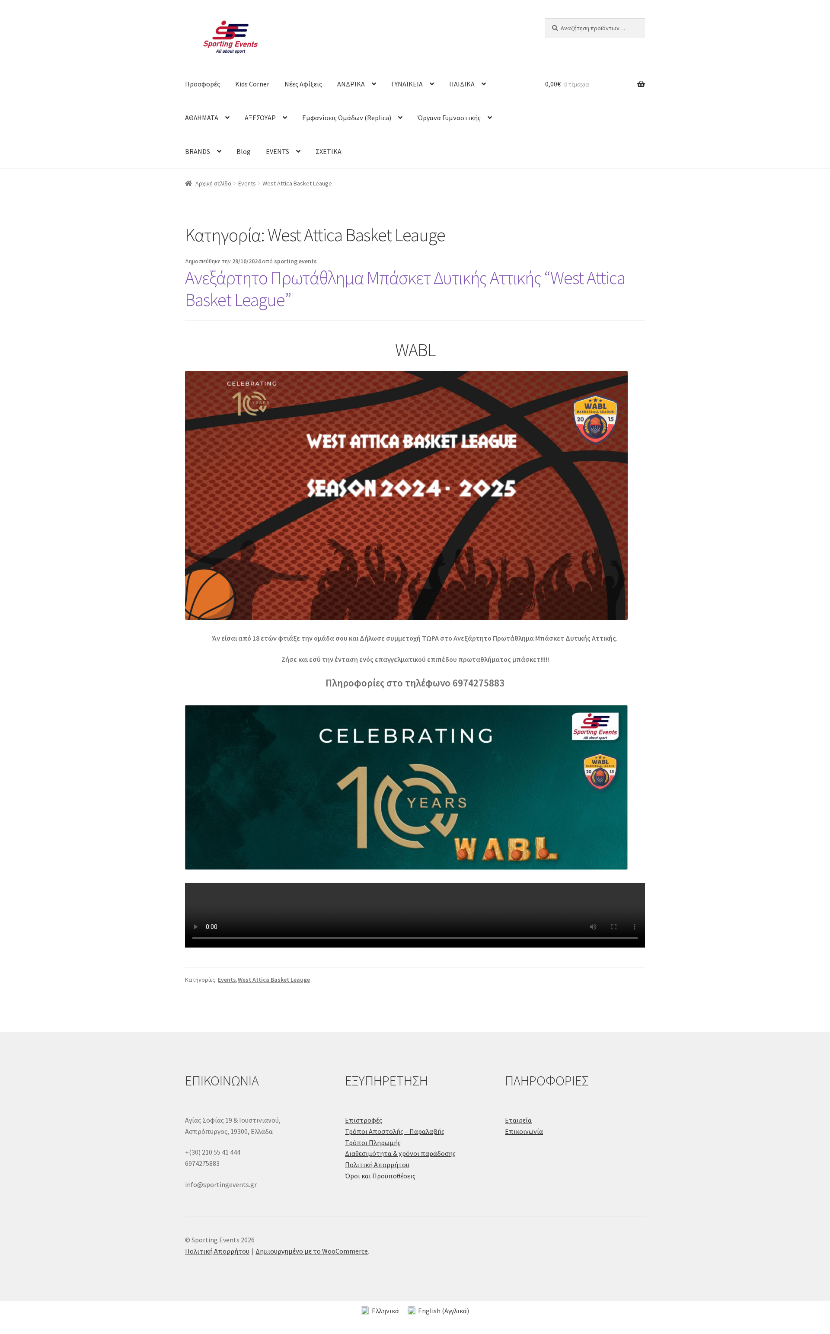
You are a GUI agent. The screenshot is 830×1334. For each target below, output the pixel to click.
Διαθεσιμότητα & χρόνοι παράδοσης (400, 1153)
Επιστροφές (363, 1120)
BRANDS (197, 151)
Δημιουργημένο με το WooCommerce (311, 1251)
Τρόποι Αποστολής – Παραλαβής (394, 1131)
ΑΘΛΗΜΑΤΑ (201, 117)
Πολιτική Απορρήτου (377, 1164)
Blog (243, 151)
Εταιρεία (518, 1120)
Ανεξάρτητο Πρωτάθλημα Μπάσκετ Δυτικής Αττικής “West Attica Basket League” (405, 288)
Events (247, 183)
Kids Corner (252, 84)
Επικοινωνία (524, 1131)
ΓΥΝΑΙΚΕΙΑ (407, 84)
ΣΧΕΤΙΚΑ (329, 151)
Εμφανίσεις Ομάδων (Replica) (346, 117)
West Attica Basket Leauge (274, 979)
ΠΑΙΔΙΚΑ (462, 84)
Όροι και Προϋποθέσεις (380, 1175)
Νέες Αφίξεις (303, 84)
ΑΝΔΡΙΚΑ (351, 84)
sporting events (295, 261)
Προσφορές (202, 84)
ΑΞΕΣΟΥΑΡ (260, 117)
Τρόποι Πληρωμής (373, 1142)
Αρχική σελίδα (213, 183)
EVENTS (277, 151)
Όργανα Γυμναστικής (449, 117)
